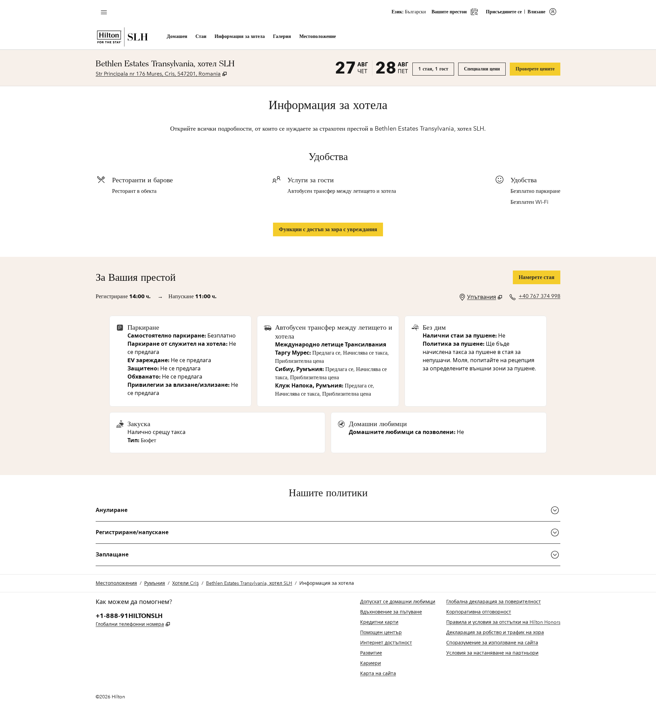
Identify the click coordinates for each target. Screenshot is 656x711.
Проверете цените (538, 69)
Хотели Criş (185, 583)
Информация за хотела (326, 583)
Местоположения (116, 583)
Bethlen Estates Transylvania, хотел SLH (249, 583)
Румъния (154, 583)
